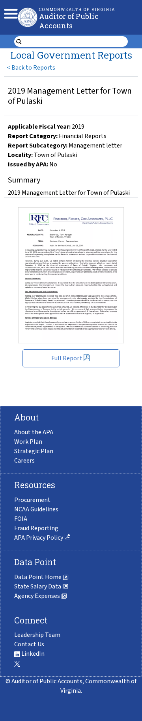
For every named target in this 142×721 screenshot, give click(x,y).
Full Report (66, 358)
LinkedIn (32, 653)
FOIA (20, 518)
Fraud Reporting (36, 528)
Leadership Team (37, 635)
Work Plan (28, 441)
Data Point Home (38, 577)
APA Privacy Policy (38, 537)
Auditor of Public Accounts (69, 20)
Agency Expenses (37, 596)
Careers (24, 460)
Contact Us (29, 644)
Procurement (32, 500)
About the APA (33, 432)
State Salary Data (38, 586)
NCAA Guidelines (36, 509)
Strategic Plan (33, 451)
